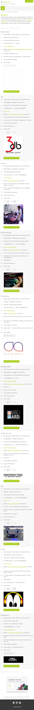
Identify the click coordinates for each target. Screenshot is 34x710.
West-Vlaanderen (7, 169)
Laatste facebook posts (10, 126)
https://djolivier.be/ (12, 313)
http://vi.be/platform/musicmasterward (16, 384)
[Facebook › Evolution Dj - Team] (8, 470)
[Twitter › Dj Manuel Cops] (5, 65)
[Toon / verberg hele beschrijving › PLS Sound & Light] (18, 253)
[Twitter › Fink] (5, 523)
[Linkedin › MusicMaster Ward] (11, 402)
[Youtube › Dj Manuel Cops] (14, 65)
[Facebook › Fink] (8, 523)
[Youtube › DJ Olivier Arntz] (14, 335)
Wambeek (14, 102)
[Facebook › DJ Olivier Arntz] (8, 335)
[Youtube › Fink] (14, 523)
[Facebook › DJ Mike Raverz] (8, 653)
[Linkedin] (20, 702)
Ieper (14, 554)
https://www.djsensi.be (13, 180)
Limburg (5, 37)
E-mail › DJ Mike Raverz (9, 629)
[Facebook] (17, 702)
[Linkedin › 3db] (11, 132)
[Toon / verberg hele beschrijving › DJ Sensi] (18, 184)
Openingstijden (8, 260)
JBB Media (16, 706)
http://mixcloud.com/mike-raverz (15, 632)
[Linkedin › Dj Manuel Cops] (11, 65)
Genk (9, 37)
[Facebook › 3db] (8, 132)
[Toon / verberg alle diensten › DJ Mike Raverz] (18, 640)
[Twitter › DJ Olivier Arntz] (5, 335)
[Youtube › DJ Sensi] (14, 201)
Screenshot (7, 50)
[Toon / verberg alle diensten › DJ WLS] (18, 576)
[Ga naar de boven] (31, 91)
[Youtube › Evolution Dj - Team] (14, 470)
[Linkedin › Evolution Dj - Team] (11, 470)
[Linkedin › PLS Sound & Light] (11, 269)
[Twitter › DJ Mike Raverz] (5, 653)
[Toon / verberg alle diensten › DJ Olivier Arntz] (18, 321)
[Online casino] (17, 677)
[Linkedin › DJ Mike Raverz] (11, 653)
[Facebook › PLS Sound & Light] (8, 269)
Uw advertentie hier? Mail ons (17, 691)
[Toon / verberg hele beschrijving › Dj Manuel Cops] (18, 53)
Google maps (15, 37)
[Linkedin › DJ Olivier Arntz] (11, 335)
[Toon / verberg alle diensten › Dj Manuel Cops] (18, 56)
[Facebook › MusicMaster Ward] (8, 402)
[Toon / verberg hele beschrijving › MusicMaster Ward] (18, 387)
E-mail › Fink (6, 500)
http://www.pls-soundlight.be (14, 250)
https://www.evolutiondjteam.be (15, 450)
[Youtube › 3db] (14, 132)
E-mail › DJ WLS (7, 563)
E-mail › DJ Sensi (8, 177)
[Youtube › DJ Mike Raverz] (14, 653)
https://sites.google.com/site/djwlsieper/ (17, 566)
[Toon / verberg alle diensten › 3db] (18, 120)
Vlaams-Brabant (7, 102)
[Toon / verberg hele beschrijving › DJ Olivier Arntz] (18, 317)
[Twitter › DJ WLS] (5, 588)
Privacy (19, 706)
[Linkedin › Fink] (11, 523)
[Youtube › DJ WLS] (14, 588)
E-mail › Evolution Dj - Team (10, 447)
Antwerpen (6, 301)
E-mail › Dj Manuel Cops (9, 46)
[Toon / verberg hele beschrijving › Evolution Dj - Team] (18, 454)
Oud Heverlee (15, 238)
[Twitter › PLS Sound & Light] (5, 269)
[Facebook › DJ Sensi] (8, 201)
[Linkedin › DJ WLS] (11, 588)
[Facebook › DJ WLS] (8, 588)
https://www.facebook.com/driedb (15, 114)
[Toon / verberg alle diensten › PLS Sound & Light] (18, 256)
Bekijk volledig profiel (11, 91)
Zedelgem (15, 372)
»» (17, 28)
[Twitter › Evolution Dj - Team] (5, 470)
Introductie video (21, 582)
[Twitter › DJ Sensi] (5, 201)
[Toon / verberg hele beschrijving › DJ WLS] (18, 571)
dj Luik (16, 18)
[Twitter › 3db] (5, 132)
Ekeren (11, 491)
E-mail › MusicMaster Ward (10, 381)
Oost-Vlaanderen (7, 438)
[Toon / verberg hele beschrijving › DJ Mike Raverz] (18, 636)
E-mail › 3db (6, 111)
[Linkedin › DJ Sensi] (11, 201)
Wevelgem (15, 169)
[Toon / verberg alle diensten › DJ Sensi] (18, 188)
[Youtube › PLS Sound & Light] (14, 269)
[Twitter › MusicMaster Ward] (5, 402)
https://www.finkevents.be (14, 503)
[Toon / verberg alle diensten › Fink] (18, 510)
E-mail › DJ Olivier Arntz (9, 310)
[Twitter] (13, 702)
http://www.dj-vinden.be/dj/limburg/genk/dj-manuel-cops (20, 49)
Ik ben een (29, 1)
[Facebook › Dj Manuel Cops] (8, 65)
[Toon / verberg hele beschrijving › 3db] (18, 117)
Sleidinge (14, 438)
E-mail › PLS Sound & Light (10, 247)
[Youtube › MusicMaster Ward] (14, 402)
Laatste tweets (8, 328)
